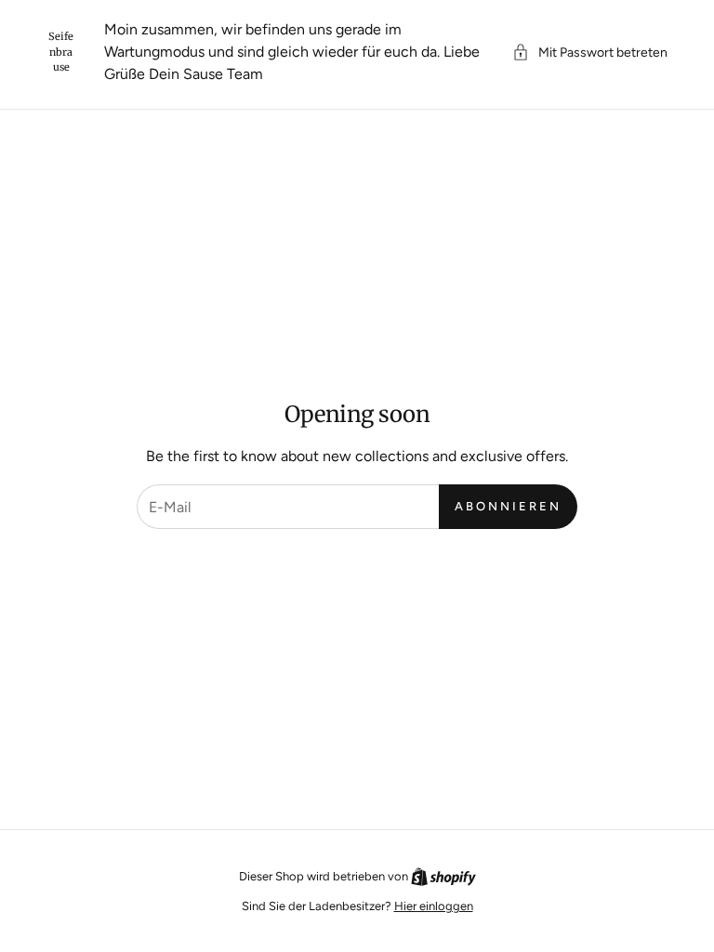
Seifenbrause (60, 51)
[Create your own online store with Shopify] (443, 876)
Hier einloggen (433, 906)
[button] (590, 52)
